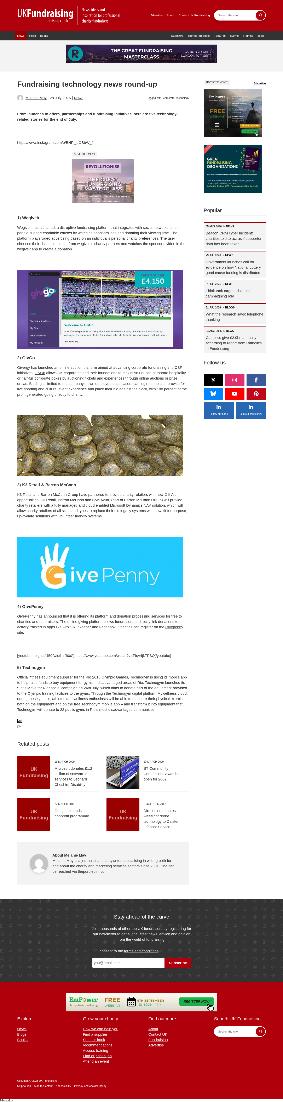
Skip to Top (24, 1085)
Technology (182, 98)
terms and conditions (141, 951)
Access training (95, 1051)
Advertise (156, 15)
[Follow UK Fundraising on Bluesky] (213, 394)
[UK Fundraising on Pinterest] (256, 394)
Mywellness (167, 693)
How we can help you (100, 1029)
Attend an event (96, 1061)
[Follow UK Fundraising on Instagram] (234, 380)
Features (220, 35)
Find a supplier (95, 1034)
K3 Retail (24, 495)
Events (234, 35)
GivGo (40, 373)
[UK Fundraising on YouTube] (234, 394)
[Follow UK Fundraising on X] (213, 380)
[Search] (260, 15)
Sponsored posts (198, 35)
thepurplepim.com (93, 871)
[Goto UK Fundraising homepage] (69, 15)
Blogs (32, 35)
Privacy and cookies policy (90, 1085)
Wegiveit (24, 228)
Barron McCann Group (59, 495)
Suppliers (177, 35)
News (20, 35)
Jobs (261, 35)
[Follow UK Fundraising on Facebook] (256, 380)
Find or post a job (97, 1056)
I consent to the (128, 951)
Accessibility (63, 1085)
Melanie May (36, 98)
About (170, 15)
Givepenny (174, 627)
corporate (168, 98)
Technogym (139, 677)
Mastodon (6, 1100)
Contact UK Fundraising (194, 15)
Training (248, 35)
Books (44, 35)
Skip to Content (43, 1085)
